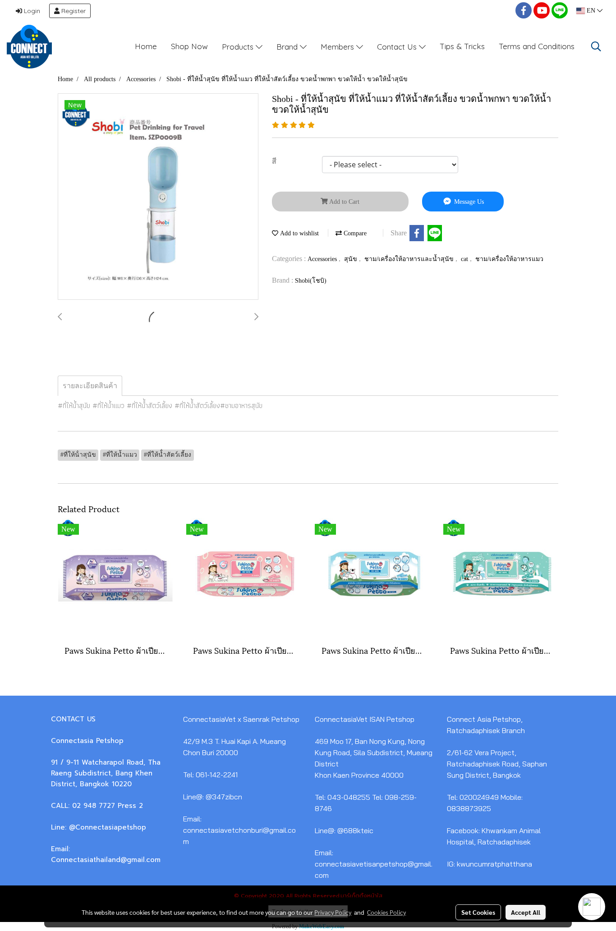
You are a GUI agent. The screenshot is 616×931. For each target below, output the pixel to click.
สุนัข (351, 259)
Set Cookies (478, 912)
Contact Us (398, 46)
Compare (354, 233)
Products (239, 46)
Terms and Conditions (537, 46)
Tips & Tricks (462, 46)
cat (465, 259)
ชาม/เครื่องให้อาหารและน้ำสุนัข (409, 259)
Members (338, 46)
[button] (596, 46)
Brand (288, 46)
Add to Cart (343, 201)
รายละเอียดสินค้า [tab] (90, 386)
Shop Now (189, 46)
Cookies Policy (386, 912)
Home (146, 46)
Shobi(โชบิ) (310, 280)
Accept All (525, 912)
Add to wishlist (298, 233)
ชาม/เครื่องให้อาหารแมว (509, 259)
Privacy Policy (332, 912)
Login (31, 11)
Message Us (468, 201)
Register (73, 11)
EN (591, 10)
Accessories (323, 259)
